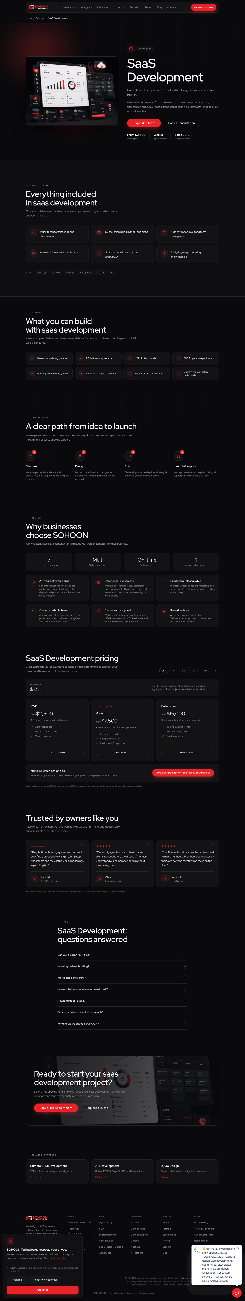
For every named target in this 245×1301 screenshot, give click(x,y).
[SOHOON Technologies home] (38, 7)
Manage (17, 1279)
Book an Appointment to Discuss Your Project (183, 773)
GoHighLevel (106, 1240)
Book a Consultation (181, 123)
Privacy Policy (201, 1222)
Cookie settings (147, 1293)
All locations (137, 1252)
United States (138, 1228)
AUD (183, 670)
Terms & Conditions (204, 1228)
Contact (171, 7)
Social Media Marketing (111, 1246)
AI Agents (86, 7)
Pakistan (135, 1222)
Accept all (42, 1289)
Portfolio (134, 7)
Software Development (80, 1222)
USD (164, 670)
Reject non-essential (45, 1279)
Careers (166, 1246)
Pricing (166, 1240)
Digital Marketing (107, 1234)
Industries (102, 7)
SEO (101, 1228)
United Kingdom (139, 1234)
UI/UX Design (106, 1222)
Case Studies (169, 1234)
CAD (214, 670)
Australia (135, 1246)
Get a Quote (57, 752)
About (148, 7)
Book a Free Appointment (56, 1108)
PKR (174, 670)
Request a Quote (204, 7)
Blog (159, 7)
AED (194, 670)
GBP (204, 670)
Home (29, 18)
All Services (105, 1252)
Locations (119, 7)
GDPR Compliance (204, 1234)
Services (68, 7)
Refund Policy (201, 1240)
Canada (135, 1240)
